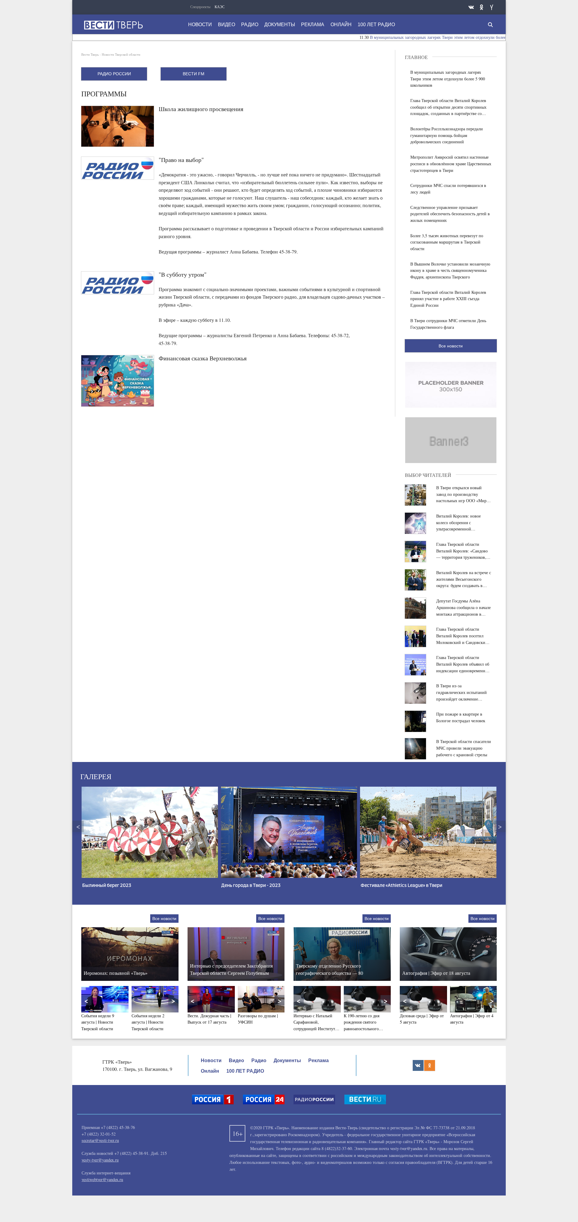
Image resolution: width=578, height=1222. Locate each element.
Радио (249, 24)
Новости (200, 24)
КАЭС (220, 6)
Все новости (451, 346)
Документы (279, 24)
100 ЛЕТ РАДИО (376, 24)
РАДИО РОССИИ (114, 73)
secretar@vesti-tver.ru (100, 1140)
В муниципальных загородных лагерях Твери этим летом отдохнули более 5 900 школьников (419, 37)
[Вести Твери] (113, 25)
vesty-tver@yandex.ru (100, 1160)
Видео (226, 24)
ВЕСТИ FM (193, 73)
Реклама (312, 24)
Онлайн (341, 24)
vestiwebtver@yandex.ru (102, 1179)
